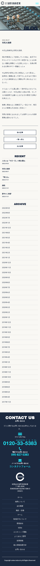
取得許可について (20, 519)
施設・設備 (20, 510)
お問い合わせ (20, 549)
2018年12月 (6, 367)
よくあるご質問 (20, 536)
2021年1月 (6, 258)
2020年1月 (6, 317)
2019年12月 (6, 322)
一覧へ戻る (20, 139)
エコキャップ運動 (20, 532)
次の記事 (20, 146)
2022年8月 (6, 213)
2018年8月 (6, 387)
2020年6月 (6, 292)
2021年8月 (6, 233)
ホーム (20, 497)
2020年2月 (6, 312)
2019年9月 (6, 337)
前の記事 (20, 132)
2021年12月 (6, 228)
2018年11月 (6, 372)
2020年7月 (6, 287)
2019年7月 (6, 347)
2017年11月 (6, 402)
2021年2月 (6, 253)
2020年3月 (6, 307)
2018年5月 (6, 392)
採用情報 (20, 541)
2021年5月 (6, 238)
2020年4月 (6, 302)
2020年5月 (6, 297)
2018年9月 (6, 382)
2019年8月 (6, 342)
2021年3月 (6, 248)
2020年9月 (6, 277)
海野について (20, 502)
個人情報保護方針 (20, 545)
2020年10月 (6, 273)
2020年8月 (6, 282)
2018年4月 (6, 397)
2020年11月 (6, 268)
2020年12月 (6, 263)
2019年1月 (6, 362)
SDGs (20, 528)
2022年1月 (6, 223)
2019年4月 (6, 357)
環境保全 (20, 523)
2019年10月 (6, 332)
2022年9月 (6, 208)
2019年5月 (6, 352)
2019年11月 (6, 327)
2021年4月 (6, 243)
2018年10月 (6, 377)
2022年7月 (6, 218)
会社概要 (20, 506)
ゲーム (20, 515)
